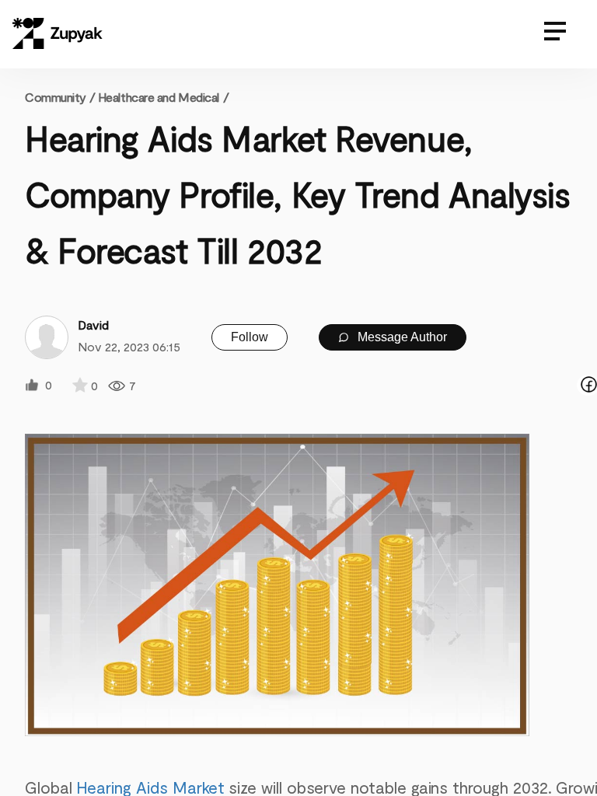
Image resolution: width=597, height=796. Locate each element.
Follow (249, 337)
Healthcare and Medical (158, 96)
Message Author (400, 337)
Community (60, 96)
